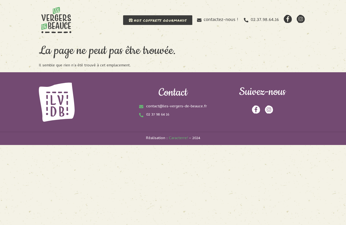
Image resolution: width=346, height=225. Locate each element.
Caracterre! (178, 138)
